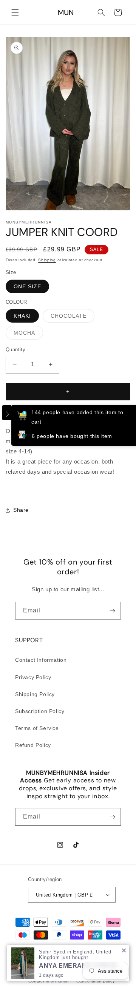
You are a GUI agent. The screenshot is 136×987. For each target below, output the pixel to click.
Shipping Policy (35, 694)
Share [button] (21, 510)
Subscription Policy (39, 711)
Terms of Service (37, 728)
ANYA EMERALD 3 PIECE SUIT (81, 966)
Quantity (15, 349)
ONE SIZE (27, 286)
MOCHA (28, 334)
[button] (15, 12)
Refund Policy (33, 745)
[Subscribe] (112, 611)
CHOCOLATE (72, 317)
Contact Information (40, 660)
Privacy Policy (33, 677)
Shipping (47, 260)
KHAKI (22, 316)
